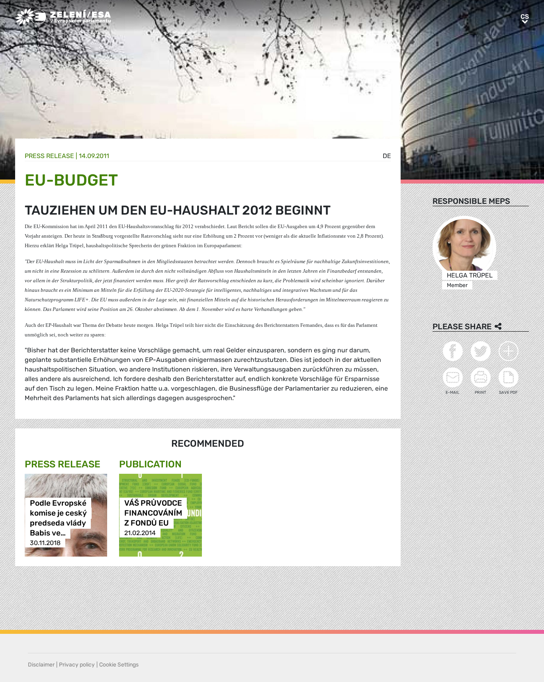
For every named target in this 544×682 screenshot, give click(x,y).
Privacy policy (77, 664)
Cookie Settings (119, 664)
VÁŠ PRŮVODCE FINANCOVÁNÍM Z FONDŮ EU (153, 513)
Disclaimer (41, 664)
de (387, 156)
